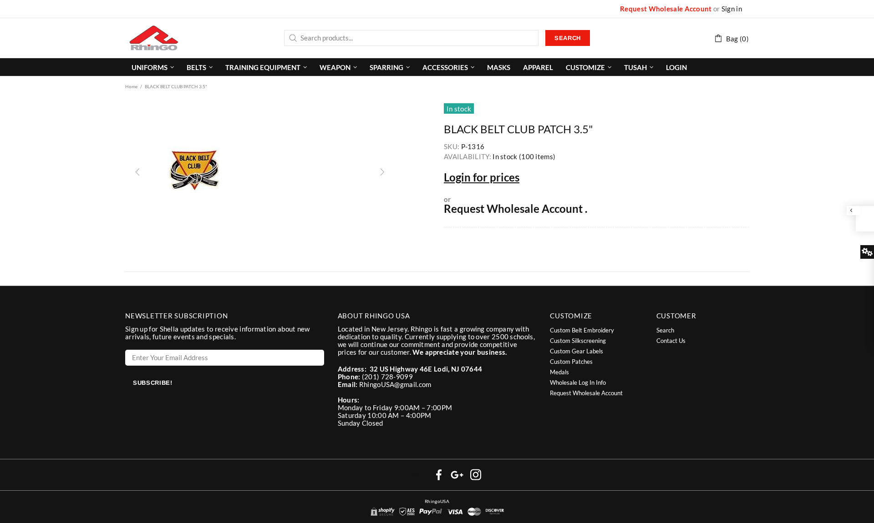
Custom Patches (571, 361)
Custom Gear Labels (576, 351)
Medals (559, 372)
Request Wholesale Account (666, 9)
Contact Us (671, 340)
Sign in (732, 9)
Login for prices (481, 177)
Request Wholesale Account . (515, 208)
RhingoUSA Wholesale (154, 37)
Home (131, 86)
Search (567, 38)
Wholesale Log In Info (578, 382)
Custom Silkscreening (578, 340)
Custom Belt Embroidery (582, 330)
